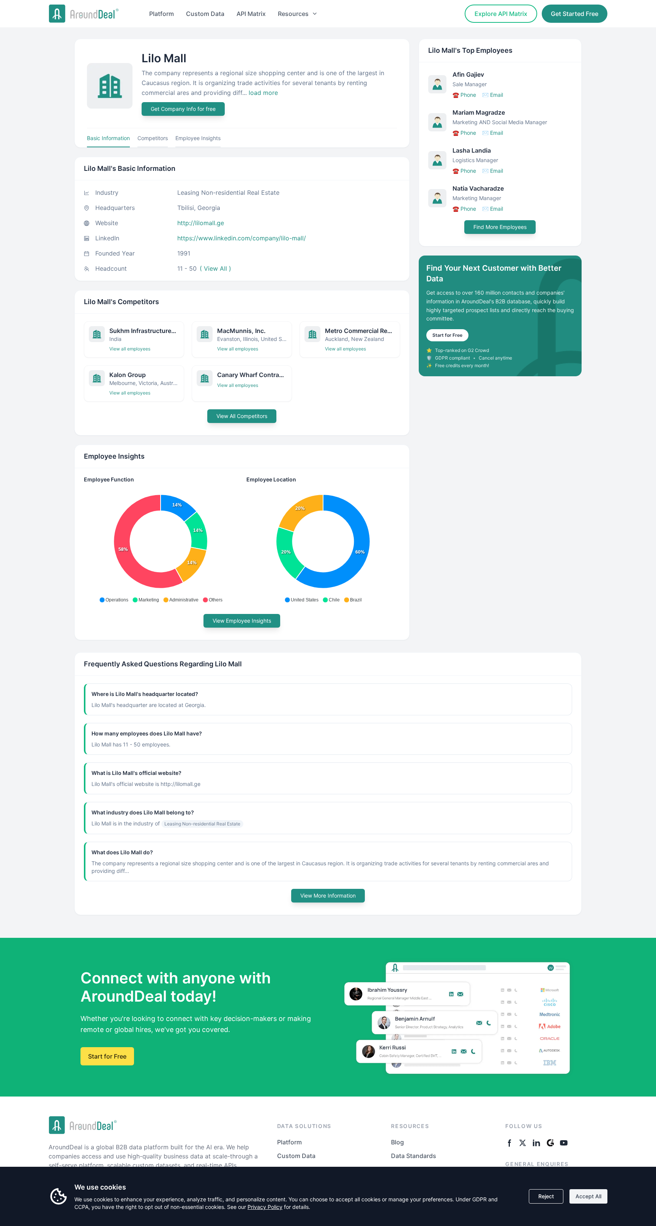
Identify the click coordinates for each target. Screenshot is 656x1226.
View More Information (328, 895)
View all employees (129, 349)
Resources (293, 13)
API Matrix (251, 13)
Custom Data (205, 13)
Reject (546, 1196)
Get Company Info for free (183, 109)
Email (492, 95)
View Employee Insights (242, 620)
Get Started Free (574, 13)
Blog (397, 1142)
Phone (464, 95)
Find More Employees (500, 227)
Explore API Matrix (501, 13)
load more (263, 92)
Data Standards (413, 1156)
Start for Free (447, 335)
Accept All (588, 1196)
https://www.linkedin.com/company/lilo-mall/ (241, 238)
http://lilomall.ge (200, 223)
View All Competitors (241, 416)
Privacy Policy (265, 1207)
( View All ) (215, 268)
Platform (161, 13)
